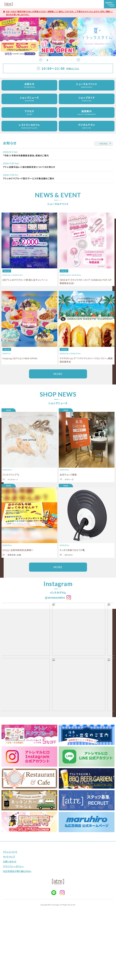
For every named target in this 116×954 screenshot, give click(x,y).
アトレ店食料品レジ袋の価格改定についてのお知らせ (29, 166)
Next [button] (78, 59)
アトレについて (10, 851)
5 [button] (61, 60)
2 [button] (51, 60)
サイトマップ (9, 856)
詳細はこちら (72, 68)
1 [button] (47, 60)
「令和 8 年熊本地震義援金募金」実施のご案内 (26, 155)
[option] (19, 36)
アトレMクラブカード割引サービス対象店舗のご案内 (28, 178)
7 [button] (68, 60)
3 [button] (54, 60)
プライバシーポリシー (13, 866)
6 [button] (64, 60)
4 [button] (57, 60)
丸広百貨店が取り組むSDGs (17, 871)
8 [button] (71, 60)
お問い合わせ (9, 861)
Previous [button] (40, 59)
